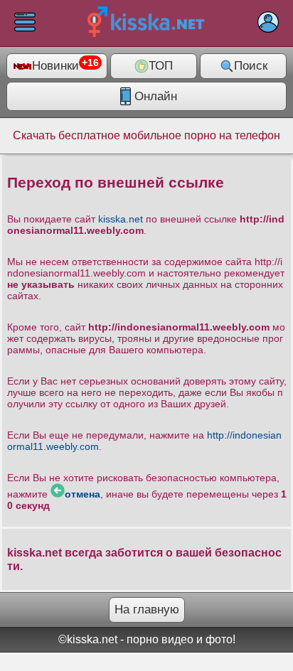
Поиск (250, 66)
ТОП (161, 66)
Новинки (65, 65)
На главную (146, 609)
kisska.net (120, 219)
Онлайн (155, 96)
